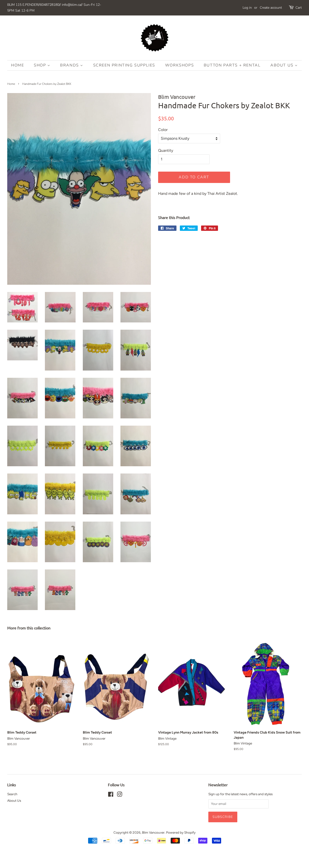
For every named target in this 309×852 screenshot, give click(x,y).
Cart (298, 7)
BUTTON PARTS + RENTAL (232, 65)
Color (163, 129)
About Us (282, 65)
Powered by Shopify (181, 832)
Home (17, 65)
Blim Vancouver (153, 832)
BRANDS (70, 65)
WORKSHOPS (179, 65)
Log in (247, 7)
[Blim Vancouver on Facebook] (110, 795)
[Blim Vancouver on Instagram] (119, 795)
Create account (271, 7)
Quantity (165, 150)
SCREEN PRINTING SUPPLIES (124, 65)
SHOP (40, 65)
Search (12, 794)
